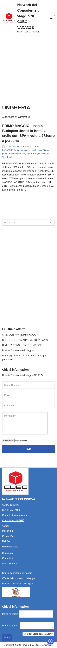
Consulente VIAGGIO (13, 520)
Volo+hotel (7, 157)
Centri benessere (22, 150)
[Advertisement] (28, 65)
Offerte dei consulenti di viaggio (18, 578)
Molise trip (7, 531)
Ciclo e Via (8, 536)
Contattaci (7, 558)
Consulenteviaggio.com (14, 515)
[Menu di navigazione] (51, 17)
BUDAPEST (7, 150)
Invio (28, 449)
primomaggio (15, 153)
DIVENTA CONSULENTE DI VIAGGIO (22, 345)
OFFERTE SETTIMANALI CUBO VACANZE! (25, 340)
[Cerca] (51, 223)
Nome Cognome (10, 625)
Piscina (46, 150)
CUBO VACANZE (14, 147)
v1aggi (5, 526)
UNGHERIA (31, 153)
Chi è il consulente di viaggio (17, 573)
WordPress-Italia (10, 546)
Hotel (33, 150)
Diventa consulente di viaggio (17, 583)
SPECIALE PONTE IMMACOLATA (20, 334)
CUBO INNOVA (10, 505)
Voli (48, 153)
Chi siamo (7, 553)
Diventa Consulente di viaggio (17, 350)
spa (23, 153)
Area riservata (9, 563)
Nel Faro (6, 541)
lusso (39, 150)
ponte (4, 153)
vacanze (42, 153)
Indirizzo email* (10, 614)
